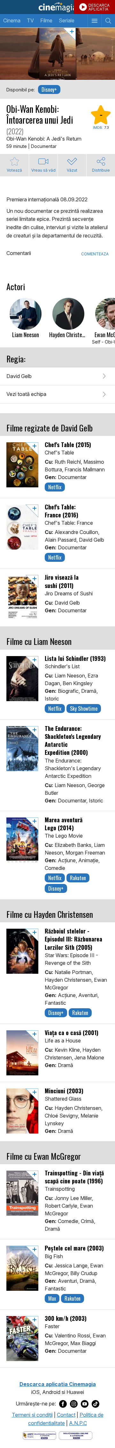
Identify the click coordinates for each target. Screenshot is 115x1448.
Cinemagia (57, 7)
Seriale (66, 20)
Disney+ (49, 89)
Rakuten (78, 878)
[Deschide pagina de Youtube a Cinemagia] (84, 1404)
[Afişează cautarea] (108, 20)
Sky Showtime (83, 708)
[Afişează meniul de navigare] (94, 20)
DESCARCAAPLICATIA (99, 7)
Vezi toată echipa (26, 394)
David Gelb (19, 376)
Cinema (11, 20)
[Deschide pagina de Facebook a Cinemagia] (63, 1404)
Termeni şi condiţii (32, 1415)
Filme (46, 20)
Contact (66, 1415)
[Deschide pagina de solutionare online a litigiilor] (75, 1435)
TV (30, 20)
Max (52, 1298)
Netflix (54, 487)
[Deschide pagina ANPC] (39, 1435)
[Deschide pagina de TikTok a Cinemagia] (95, 1404)
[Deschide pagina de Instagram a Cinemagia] (74, 1404)
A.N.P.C (78, 1423)
